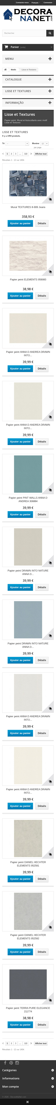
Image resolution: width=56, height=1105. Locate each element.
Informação (14, 102)
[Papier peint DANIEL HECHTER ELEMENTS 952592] (28, 911)
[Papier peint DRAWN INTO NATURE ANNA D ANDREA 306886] (28, 547)
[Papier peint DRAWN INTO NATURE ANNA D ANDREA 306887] (28, 619)
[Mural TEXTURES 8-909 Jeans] (28, 183)
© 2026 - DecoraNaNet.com (14, 1097)
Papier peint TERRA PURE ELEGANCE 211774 (28, 1010)
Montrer (35, 143)
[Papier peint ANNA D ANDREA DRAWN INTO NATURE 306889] (28, 692)
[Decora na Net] (28, 15)
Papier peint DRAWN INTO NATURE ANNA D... (28, 572)
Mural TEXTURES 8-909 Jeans (28, 207)
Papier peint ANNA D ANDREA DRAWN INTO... (28, 354)
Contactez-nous (22, 2)
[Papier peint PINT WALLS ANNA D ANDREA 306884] (28, 474)
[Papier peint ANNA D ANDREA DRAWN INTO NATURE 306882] (28, 401)
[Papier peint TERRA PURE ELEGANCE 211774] (28, 984)
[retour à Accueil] (5, 70)
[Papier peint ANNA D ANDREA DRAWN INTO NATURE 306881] (28, 328)
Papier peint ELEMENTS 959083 (28, 279)
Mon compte (10, 1086)
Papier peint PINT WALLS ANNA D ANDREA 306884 (28, 499)
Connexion (48, 2)
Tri (3, 143)
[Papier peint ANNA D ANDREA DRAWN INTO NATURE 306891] (28, 765)
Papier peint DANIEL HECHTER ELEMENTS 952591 (28, 864)
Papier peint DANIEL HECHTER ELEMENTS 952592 (28, 937)
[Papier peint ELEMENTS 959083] (28, 255)
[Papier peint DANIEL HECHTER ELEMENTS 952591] (28, 838)
